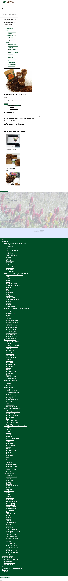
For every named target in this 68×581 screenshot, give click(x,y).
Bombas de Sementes (10, 26)
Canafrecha (9, 361)
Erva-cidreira (10, 362)
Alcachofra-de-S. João (12, 345)
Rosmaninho (9, 324)
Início (5, 68)
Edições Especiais (9, 28)
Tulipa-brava (9, 424)
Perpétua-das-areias (12, 320)
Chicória (8, 359)
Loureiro (8, 259)
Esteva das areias (11, 283)
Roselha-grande (10, 297)
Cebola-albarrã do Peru (13, 412)
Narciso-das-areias (11, 420)
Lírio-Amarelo (10, 417)
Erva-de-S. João (10, 364)
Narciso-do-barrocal (12, 422)
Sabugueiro (9, 269)
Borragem (9, 389)
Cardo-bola (9, 352)
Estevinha (9, 315)
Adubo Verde (10, 37)
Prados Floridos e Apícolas (11, 35)
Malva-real (9, 401)
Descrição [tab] (12, 107)
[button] (3, 16)
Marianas (8, 375)
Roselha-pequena (11, 329)
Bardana (8, 382)
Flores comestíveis (11, 59)
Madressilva (9, 292)
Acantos (8, 343)
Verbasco (8, 385)
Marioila (8, 294)
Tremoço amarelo (11, 406)
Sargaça (8, 301)
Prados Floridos (11, 40)
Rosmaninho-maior (11, 326)
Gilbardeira (9, 317)
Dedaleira (8, 384)
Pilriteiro (8, 264)
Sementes (8, 42)
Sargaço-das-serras (12, 336)
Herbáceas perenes (11, 66)
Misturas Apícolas (11, 38)
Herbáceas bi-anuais (12, 64)
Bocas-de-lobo (10, 313)
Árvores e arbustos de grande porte (15, 243)
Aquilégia (8, 348)
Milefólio (8, 457)
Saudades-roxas (11, 378)
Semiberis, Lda (42, 230)
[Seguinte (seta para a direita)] (1, 580)
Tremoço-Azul (10, 405)
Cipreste (8, 252)
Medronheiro (10, 261)
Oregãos (8, 319)
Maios (7, 419)
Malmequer (9, 398)
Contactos (5, 571)
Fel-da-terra (9, 394)
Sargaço (8, 303)
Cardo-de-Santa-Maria (12, 392)
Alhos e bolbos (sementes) (12, 408)
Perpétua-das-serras (12, 322)
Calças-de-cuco (10, 413)
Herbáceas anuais (11, 62)
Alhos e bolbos (12, 44)
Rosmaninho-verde (11, 327)
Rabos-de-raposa (11, 376)
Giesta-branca (10, 254)
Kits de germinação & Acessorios (14, 68)
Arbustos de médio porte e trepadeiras (16, 273)
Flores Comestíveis (9, 473)
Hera (7, 289)
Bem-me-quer (10, 350)
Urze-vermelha (10, 306)
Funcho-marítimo (11, 371)
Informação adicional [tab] (14, 109)
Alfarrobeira (9, 247)
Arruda (8, 278)
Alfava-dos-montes (12, 347)
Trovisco (8, 304)
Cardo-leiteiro (10, 354)
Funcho (8, 369)
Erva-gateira (9, 366)
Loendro (8, 257)
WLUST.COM (41, 231)
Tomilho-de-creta (11, 338)
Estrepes (8, 287)
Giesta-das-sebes (11, 255)
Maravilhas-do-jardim (12, 399)
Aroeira (8, 248)
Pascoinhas (9, 296)
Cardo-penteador (11, 357)
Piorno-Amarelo (10, 266)
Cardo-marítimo (10, 355)
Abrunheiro (9, 245)
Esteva (8, 280)
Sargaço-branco (10, 334)
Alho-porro (9, 410)
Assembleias (9, 310)
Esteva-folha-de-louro (13, 285)
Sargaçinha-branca (11, 333)
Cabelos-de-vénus (11, 391)
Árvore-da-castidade (12, 250)
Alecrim (8, 276)
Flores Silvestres (11, 60)
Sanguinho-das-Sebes (12, 299)
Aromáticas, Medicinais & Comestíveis (15, 426)
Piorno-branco (10, 268)
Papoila (8, 403)
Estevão (8, 282)
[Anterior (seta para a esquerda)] (0, 580)
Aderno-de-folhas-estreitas (14, 275)
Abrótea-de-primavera (12, 341)
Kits (6, 30)
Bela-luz (8, 312)
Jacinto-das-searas (12, 415)
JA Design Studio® (36, 231)
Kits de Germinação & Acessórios (14, 568)
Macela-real (9, 373)
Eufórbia (8, 368)
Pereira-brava (10, 262)
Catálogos (5, 570)
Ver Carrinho (2, 577)
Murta (7, 290)
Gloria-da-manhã (11, 396)
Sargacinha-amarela (12, 331)
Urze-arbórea (10, 271)
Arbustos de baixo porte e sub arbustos (16, 308)
